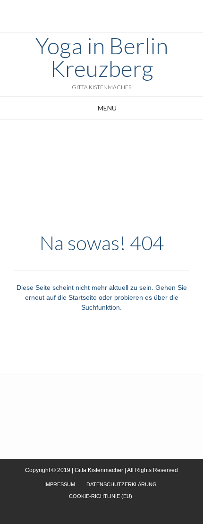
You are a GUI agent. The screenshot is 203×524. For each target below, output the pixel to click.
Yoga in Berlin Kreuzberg (101, 57)
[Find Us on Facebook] (106, 9)
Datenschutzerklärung (121, 484)
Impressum (59, 484)
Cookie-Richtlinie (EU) (100, 496)
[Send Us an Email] (91, 9)
